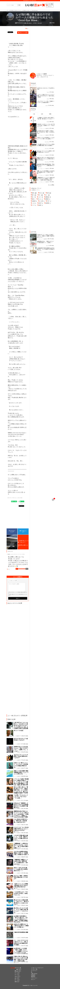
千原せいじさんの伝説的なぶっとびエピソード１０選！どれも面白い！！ (46, 138)
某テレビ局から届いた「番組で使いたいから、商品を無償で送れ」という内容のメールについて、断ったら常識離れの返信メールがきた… (21, 790)
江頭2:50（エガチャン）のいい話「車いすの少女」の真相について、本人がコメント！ (46, 125)
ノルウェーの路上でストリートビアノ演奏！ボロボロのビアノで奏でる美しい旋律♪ (46, 96)
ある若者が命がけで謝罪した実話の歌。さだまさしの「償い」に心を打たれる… (46, 132)
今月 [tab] (42, 114)
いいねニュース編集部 (14, 727)
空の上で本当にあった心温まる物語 (15, 497)
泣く (48, 195)
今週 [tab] (34, 114)
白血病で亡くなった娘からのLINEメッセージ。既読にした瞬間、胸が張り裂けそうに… (46, 236)
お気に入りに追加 (23, 32)
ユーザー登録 (50, 4)
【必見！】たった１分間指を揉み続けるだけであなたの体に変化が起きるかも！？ (21, 886)
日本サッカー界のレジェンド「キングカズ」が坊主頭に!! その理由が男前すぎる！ (21, 765)
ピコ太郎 (42, 201)
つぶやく (21, 503)
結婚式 (41, 205)
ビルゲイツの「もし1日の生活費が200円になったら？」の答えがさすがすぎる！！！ (21, 829)
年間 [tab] (50, 114)
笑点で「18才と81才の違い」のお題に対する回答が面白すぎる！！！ (21, 869)
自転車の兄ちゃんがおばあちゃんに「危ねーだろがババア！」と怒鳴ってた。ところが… (21, 749)
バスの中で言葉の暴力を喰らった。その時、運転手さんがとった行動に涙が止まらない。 (21, 838)
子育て (49, 201)
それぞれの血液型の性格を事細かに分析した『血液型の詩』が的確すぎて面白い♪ (21, 853)
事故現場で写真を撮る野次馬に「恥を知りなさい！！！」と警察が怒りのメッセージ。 (46, 165)
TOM (48, 121)
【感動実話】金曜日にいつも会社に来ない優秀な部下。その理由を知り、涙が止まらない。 (21, 862)
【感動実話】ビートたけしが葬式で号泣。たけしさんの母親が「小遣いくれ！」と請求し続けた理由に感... (46, 179)
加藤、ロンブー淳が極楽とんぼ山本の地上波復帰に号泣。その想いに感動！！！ (46, 172)
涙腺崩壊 (34, 201)
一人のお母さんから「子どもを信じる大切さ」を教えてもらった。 (21, 893)
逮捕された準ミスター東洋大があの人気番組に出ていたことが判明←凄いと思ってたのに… (46, 159)
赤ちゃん (40, 199)
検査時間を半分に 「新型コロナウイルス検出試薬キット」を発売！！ (45, 242)
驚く (34, 197)
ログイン (50, 6)
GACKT (41, 203)
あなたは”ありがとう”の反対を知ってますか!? (21, 739)
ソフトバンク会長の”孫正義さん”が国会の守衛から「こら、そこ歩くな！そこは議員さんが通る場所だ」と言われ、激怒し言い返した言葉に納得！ (21, 782)
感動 (27, 28)
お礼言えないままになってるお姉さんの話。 (46, 88)
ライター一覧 (34, 969)
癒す (34, 195)
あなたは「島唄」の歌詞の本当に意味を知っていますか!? (21, 877)
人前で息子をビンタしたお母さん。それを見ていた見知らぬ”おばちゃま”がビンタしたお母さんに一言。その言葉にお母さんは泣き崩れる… (21, 726)
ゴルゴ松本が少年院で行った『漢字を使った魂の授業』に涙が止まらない (21, 820)
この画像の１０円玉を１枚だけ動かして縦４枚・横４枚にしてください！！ (46, 118)
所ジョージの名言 (20, 730)
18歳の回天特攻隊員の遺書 (21, 932)
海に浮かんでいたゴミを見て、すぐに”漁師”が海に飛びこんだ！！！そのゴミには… (21, 910)
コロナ (40, 197)
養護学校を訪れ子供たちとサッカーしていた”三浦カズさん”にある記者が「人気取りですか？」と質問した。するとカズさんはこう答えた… (21, 814)
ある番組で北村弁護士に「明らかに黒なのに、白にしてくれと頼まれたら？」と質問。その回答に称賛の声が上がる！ (21, 919)
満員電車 (48, 203)
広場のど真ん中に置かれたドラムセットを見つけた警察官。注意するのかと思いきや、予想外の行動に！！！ (21, 959)
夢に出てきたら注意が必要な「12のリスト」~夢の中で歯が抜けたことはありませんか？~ (21, 902)
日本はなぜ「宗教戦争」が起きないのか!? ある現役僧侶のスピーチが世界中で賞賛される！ (21, 805)
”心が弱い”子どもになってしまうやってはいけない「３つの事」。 (21, 796)
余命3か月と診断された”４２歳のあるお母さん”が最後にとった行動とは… (21, 925)
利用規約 (33, 975)
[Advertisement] (18, 131)
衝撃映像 (48, 197)
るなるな (18, 945)
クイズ (34, 205)
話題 (49, 193)
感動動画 (47, 199)
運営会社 (33, 976)
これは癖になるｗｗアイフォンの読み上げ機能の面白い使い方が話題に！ (46, 144)
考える (41, 193)
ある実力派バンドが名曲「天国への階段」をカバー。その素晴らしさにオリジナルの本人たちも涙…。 (21, 950)
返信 (9, 569)
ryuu (48, 92)
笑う (41, 195)
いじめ (34, 203)
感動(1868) (52, 22)
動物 (33, 199)
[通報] (23, 554)
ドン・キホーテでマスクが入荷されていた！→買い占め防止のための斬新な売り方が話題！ (21, 942)
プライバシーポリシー (34, 978)
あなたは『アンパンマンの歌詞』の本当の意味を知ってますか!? (21, 756)
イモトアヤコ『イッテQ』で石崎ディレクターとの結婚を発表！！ (45, 101)
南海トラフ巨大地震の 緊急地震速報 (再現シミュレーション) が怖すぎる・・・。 (21, 772)
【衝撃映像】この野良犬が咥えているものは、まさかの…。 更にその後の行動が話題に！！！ (21, 846)
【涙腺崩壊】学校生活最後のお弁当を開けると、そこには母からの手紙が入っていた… (46, 249)
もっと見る (51, 185)
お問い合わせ (34, 973)
